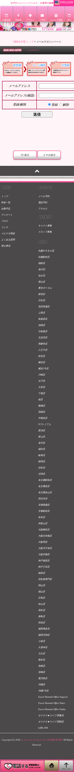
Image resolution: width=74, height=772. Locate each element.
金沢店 (41, 443)
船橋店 (41, 405)
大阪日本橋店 (45, 535)
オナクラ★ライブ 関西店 (51, 721)
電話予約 (42, 202)
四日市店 (42, 498)
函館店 (41, 263)
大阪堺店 (42, 542)
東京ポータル (45, 288)
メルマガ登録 (8, 233)
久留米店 (42, 647)
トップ (4, 196)
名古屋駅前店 (45, 480)
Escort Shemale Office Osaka (52, 709)
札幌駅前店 (44, 257)
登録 (54, 104)
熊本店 (41, 659)
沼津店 (41, 474)
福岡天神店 (44, 635)
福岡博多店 (44, 628)
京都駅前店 (44, 511)
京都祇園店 (44, 505)
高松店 (41, 610)
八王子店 (42, 350)
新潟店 (41, 430)
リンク (4, 227)
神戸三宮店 (44, 566)
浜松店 (41, 467)
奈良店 (41, 517)
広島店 (41, 597)
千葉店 (41, 393)
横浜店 (41, 362)
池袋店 (41, 325)
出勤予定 (5, 208)
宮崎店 (41, 672)
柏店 (40, 399)
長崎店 (41, 666)
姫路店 (41, 573)
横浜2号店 (43, 368)
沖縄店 (41, 684)
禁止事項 (5, 246)
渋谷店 (41, 300)
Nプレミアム (44, 424)
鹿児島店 (42, 678)
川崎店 (41, 374)
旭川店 (41, 269)
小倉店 (41, 641)
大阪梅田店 (44, 529)
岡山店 (41, 585)
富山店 (41, 436)
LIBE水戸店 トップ (23, 41)
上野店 (41, 312)
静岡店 (41, 461)
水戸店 (41, 381)
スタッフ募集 (45, 231)
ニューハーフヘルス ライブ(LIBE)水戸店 (41, 740)
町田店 (41, 356)
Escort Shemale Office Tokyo (51, 703)
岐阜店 (41, 455)
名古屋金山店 (45, 492)
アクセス (42, 208)
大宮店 (41, 387)
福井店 (41, 449)
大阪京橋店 (44, 554)
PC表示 (25, 155)
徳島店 (41, 616)
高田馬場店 (44, 306)
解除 (66, 104)
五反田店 (42, 337)
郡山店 (41, 281)
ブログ (4, 221)
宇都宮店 (42, 418)
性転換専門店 (45, 579)
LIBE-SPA (43, 728)
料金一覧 (5, 202)
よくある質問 (8, 239)
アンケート (7, 215)
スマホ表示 (49, 155)
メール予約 (44, 196)
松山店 (41, 604)
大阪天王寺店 (45, 548)
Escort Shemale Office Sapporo (53, 697)
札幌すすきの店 (46, 250)
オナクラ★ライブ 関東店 (51, 715)
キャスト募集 (45, 225)
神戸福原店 (44, 560)
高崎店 (41, 412)
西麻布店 (42, 343)
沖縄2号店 (43, 690)
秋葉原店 (42, 319)
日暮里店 (42, 331)
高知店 (41, 622)
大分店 (41, 653)
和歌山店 (42, 523)
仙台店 (41, 275)
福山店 (41, 591)
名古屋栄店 (44, 486)
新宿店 (41, 294)
